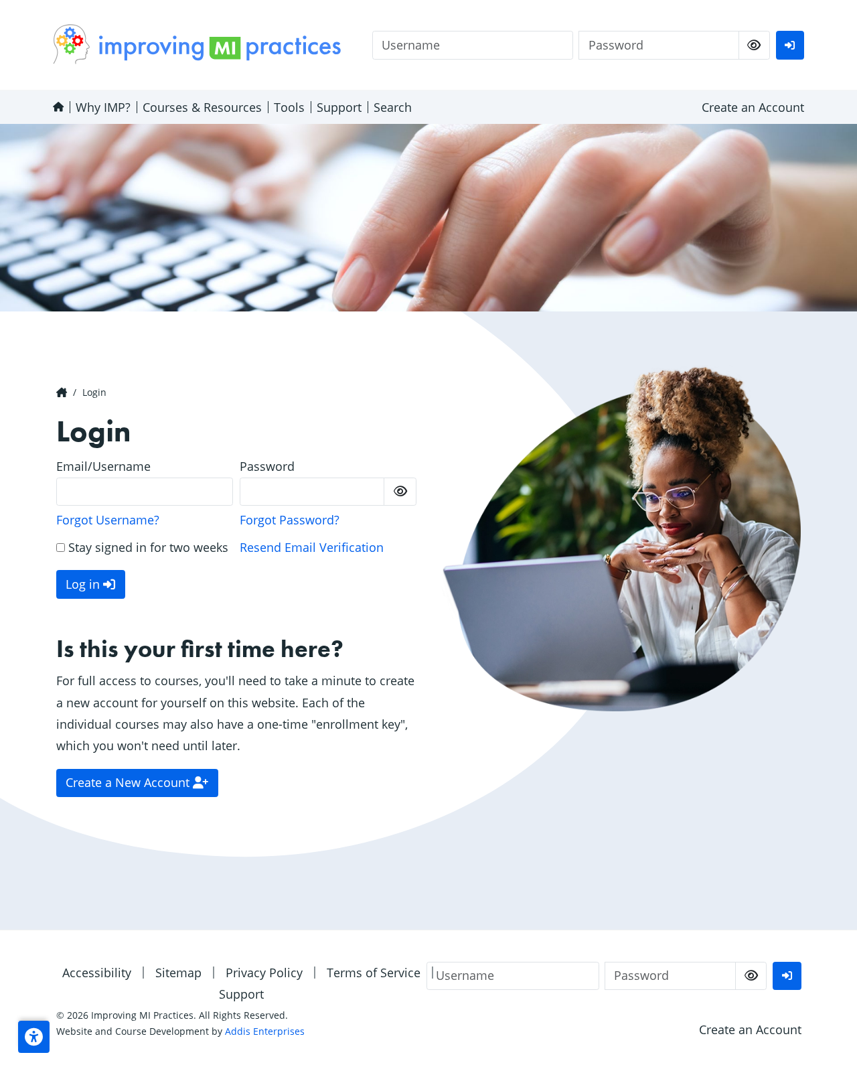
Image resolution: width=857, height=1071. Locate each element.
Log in (84, 584)
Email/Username (103, 466)
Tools (289, 107)
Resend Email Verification (312, 547)
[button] (34, 1037)
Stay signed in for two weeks (146, 547)
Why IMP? (103, 107)
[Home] (58, 107)
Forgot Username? (107, 520)
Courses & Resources (202, 107)
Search (393, 107)
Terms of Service (373, 973)
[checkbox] (754, 45)
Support (339, 107)
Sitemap (178, 973)
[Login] (790, 45)
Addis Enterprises (265, 1031)
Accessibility (96, 973)
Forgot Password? (289, 520)
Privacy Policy (264, 973)
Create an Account (753, 107)
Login (94, 392)
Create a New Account (129, 782)
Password (267, 466)
